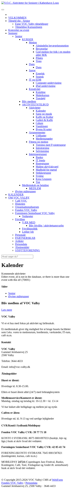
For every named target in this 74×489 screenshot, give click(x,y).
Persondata (31, 482)
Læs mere (6, 309)
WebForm (57, 479)
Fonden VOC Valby (12, 482)
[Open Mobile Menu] (2, 9)
